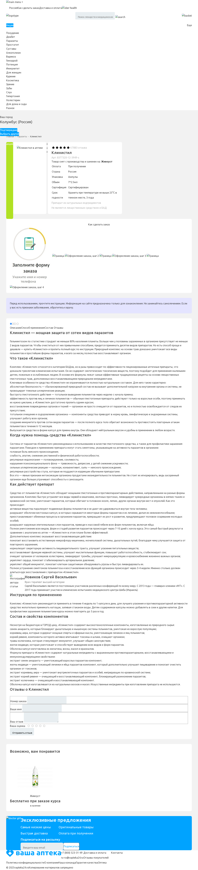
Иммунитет (13, 68)
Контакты (117, 852)
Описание (15, 327)
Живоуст (106, 161)
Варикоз (11, 56)
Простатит (12, 44)
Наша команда (67, 862)
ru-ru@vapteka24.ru (72, 857)
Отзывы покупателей (96, 857)
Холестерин (13, 100)
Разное (10, 108)
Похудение (12, 33)
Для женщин (13, 72)
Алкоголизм (13, 52)
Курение (10, 76)
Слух (9, 92)
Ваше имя (16, 709)
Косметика (12, 80)
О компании (51, 862)
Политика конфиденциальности (25, 862)
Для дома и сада (16, 104)
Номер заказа (18, 701)
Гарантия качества (87, 862)
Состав (49, 327)
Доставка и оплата (50, 7)
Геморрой (11, 60)
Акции (9, 25)
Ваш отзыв (16, 721)
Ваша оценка (17, 726)
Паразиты (12, 40)
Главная (10, 136)
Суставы (11, 48)
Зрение (10, 84)
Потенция (12, 64)
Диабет (10, 36)
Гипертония (13, 96)
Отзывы (58, 327)
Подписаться (71, 846)
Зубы (9, 88)
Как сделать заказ (28, 7)
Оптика (102, 862)
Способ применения (33, 327)
